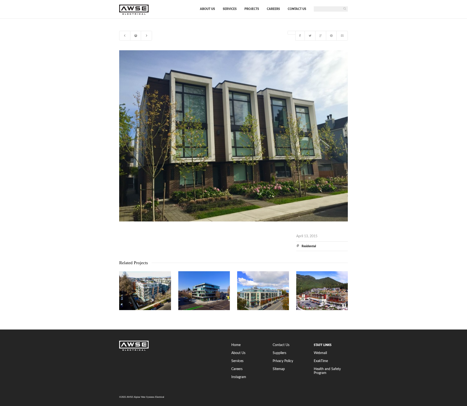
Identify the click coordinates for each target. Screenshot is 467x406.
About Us (207, 9)
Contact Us (297, 9)
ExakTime (321, 361)
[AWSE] (171, 346)
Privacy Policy (283, 361)
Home (236, 345)
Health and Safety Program (327, 371)
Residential (309, 246)
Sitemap (279, 369)
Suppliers (279, 353)
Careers (273, 9)
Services (230, 9)
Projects (251, 9)
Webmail (320, 353)
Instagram (238, 377)
